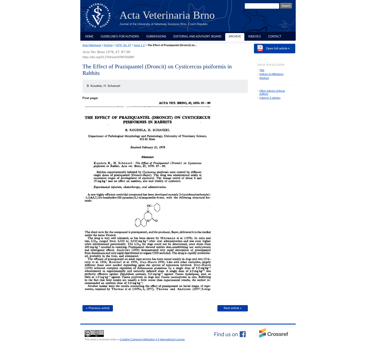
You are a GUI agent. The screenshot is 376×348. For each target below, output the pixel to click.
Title (261, 70)
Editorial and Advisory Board (197, 36)
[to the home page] (101, 18)
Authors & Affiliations (271, 74)
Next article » (233, 308)
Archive (234, 36)
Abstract (264, 78)
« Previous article (98, 308)
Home (89, 36)
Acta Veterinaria (91, 45)
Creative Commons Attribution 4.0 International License (152, 339)
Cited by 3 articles (269, 97)
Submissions (156, 36)
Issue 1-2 (139, 45)
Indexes (254, 36)
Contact (274, 36)
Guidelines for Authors (120, 36)
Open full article (276, 48)
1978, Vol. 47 (123, 45)
